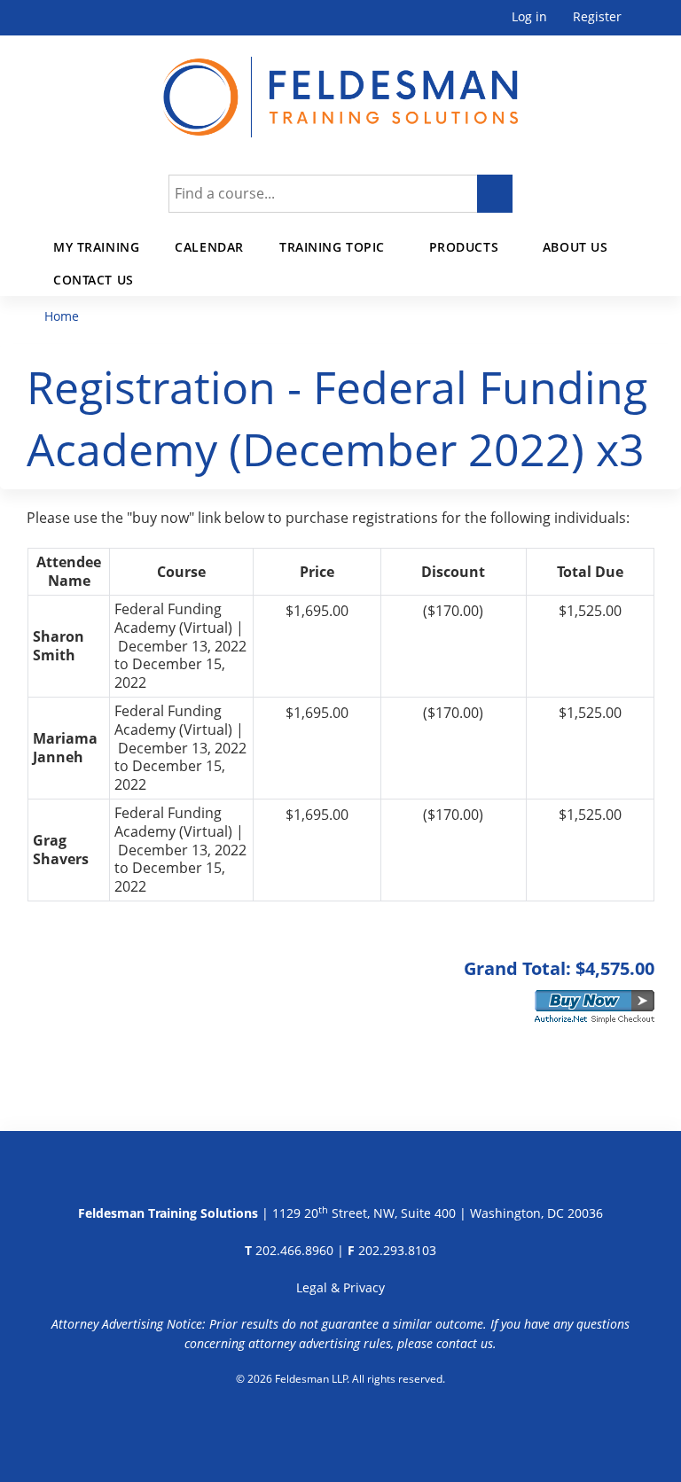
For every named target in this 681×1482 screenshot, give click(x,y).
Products (464, 246)
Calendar (209, 246)
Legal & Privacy (340, 1287)
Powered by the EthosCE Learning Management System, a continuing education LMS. (341, 1424)
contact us (464, 1343)
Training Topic (332, 246)
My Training (96, 246)
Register (597, 17)
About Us (575, 246)
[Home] (340, 86)
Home (61, 316)
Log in (529, 17)
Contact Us (93, 279)
